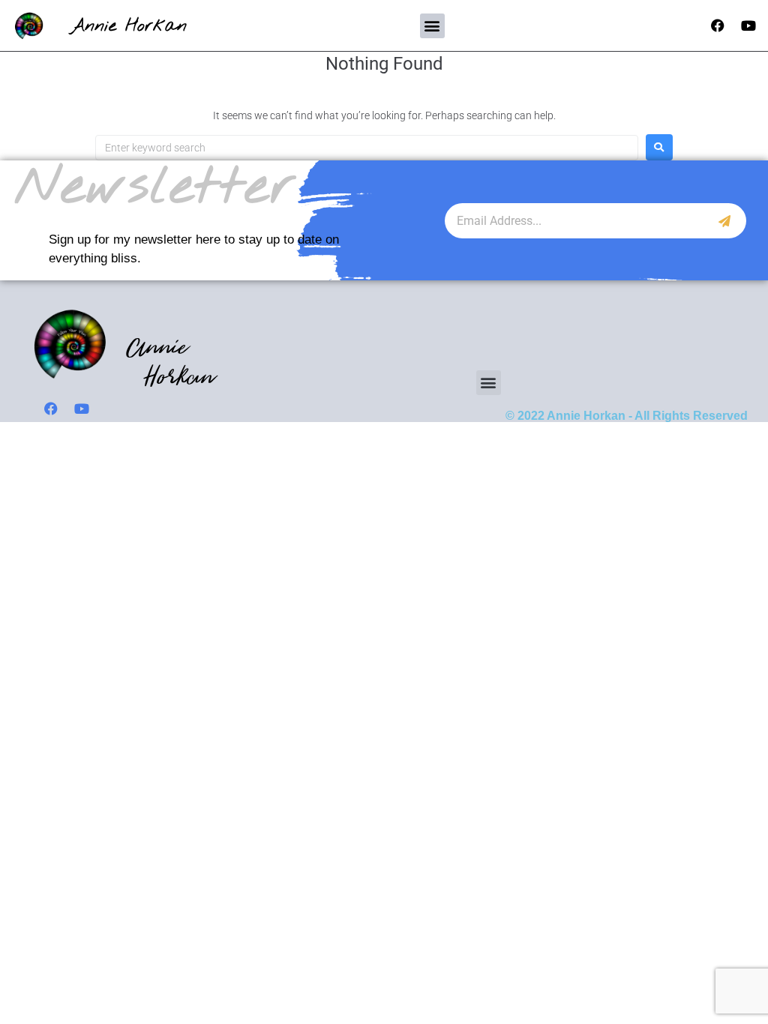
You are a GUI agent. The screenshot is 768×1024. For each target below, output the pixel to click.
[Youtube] (748, 25)
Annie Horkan (128, 25)
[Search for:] (366, 147)
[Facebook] (717, 25)
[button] (432, 25)
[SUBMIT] (725, 220)
